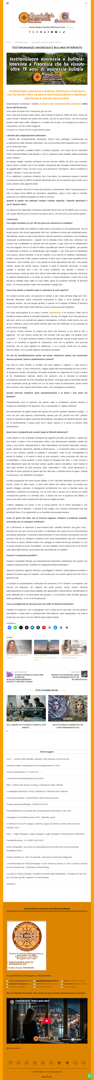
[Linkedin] (45, 32)
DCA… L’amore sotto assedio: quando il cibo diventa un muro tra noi (38, 759)
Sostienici (11, 884)
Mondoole (55, 313)
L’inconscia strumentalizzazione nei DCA (25, 778)
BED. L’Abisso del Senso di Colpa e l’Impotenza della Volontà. (35, 785)
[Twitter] (33, 32)
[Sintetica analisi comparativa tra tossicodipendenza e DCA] (67, 708)
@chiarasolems (14, 1048)
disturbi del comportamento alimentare (61, 104)
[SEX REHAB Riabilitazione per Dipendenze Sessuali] (74, 647)
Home (8, 42)
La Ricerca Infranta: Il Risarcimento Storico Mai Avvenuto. (33, 798)
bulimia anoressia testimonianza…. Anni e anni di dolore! (45, 657)
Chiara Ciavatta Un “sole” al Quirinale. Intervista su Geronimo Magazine (39, 857)
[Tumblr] (48, 32)
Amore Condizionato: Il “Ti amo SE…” (24, 772)
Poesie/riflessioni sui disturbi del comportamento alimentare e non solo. (39, 811)
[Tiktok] (64, 32)
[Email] (56, 32)
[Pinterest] (41, 32)
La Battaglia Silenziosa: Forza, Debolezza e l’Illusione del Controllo (37, 791)
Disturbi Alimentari (21, 42)
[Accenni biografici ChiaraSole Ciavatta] (19, 647)
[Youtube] (52, 32)
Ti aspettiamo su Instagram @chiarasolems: (29, 975)
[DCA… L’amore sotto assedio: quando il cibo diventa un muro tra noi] (26, 708)
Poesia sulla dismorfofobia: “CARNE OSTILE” (27, 804)
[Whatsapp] (60, 32)
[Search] (86, 3)
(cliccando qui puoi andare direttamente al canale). (59, 993)
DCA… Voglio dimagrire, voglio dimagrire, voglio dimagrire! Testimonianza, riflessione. (46, 834)
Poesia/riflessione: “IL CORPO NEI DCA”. (25, 840)
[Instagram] (37, 32)
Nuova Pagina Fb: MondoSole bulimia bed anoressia (47, 909)
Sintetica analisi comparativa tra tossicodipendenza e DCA (33, 765)
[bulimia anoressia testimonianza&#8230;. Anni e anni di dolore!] (46, 647)
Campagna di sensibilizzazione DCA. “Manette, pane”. (31, 817)
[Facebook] (29, 32)
